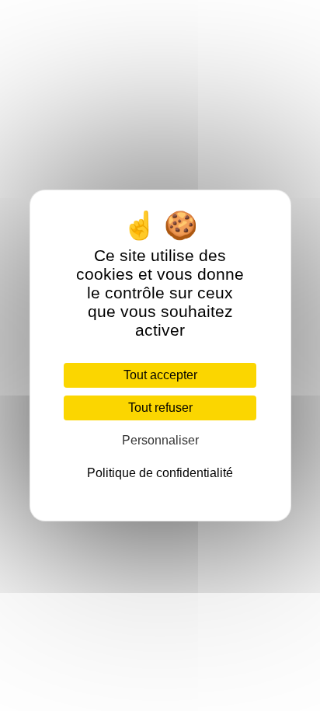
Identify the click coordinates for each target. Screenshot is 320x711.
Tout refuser (160, 407)
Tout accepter (160, 375)
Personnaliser (160, 440)
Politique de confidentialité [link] (160, 472)
